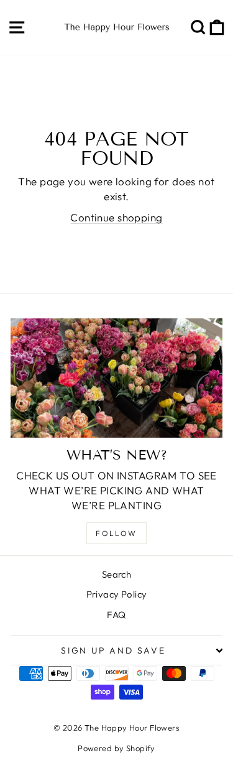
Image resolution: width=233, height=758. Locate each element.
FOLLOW (116, 533)
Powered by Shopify (116, 748)
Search (117, 574)
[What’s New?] (116, 378)
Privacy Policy (116, 594)
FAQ (116, 615)
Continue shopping (116, 217)
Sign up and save (113, 650)
